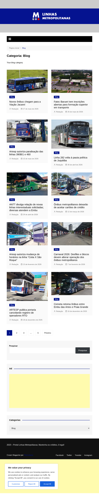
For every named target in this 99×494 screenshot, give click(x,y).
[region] (31, 476)
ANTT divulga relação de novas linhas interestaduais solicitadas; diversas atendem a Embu (26, 207)
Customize (16, 484)
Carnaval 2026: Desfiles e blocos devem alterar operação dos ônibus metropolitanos (71, 257)
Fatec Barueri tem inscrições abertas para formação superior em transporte (71, 104)
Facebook (60, 455)
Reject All (31, 484)
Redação (15, 109)
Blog (12, 97)
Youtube (78, 455)
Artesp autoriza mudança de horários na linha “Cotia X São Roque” (25, 257)
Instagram (88, 455)
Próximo (47, 333)
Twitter (69, 455)
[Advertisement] (49, 391)
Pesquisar (13, 346)
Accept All (47, 484)
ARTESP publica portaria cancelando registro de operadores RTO (22, 312)
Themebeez (28, 455)
